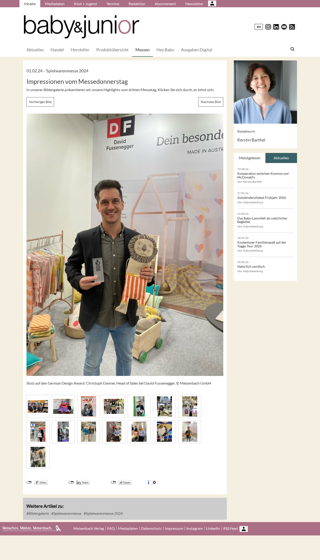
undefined (71, 482)
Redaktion (137, 3)
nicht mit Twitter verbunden (113, 482)
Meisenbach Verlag (88, 528)
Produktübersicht (112, 49)
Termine (112, 3)
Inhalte (30, 3)
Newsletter (194, 3)
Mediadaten (55, 3)
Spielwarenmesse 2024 (104, 513)
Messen (142, 49)
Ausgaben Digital (196, 49)
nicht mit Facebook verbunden (29, 482)
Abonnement (165, 3)
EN (259, 27)
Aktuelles (35, 49)
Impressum (174, 528)
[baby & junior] (81, 26)
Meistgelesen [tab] (249, 158)
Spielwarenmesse (67, 513)
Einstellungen (154, 482)
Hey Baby (165, 49)
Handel (57, 49)
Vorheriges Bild (40, 102)
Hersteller (80, 49)
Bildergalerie (38, 513)
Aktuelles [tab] (281, 158)
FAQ (111, 528)
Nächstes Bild (211, 102)
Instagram (194, 528)
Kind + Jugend (85, 3)
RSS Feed (230, 528)
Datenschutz (151, 528)
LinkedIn (213, 528)
